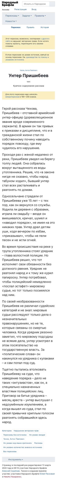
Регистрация (20, 9)
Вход (34, 9)
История (45, 27)
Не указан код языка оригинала (17, 443)
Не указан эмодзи (37, 435)
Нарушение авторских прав (26, 431)
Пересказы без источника (14, 435)
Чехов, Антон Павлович (28, 70)
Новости (10, 21)
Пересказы (11, 15)
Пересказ (15, 27)
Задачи (26, 15)
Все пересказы (10, 451)
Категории (6, 431)
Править (30, 27)
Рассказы (38, 443)
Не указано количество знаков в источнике (22, 447)
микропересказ (12, 97)
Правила (39, 15)
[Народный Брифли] (10, 4)
